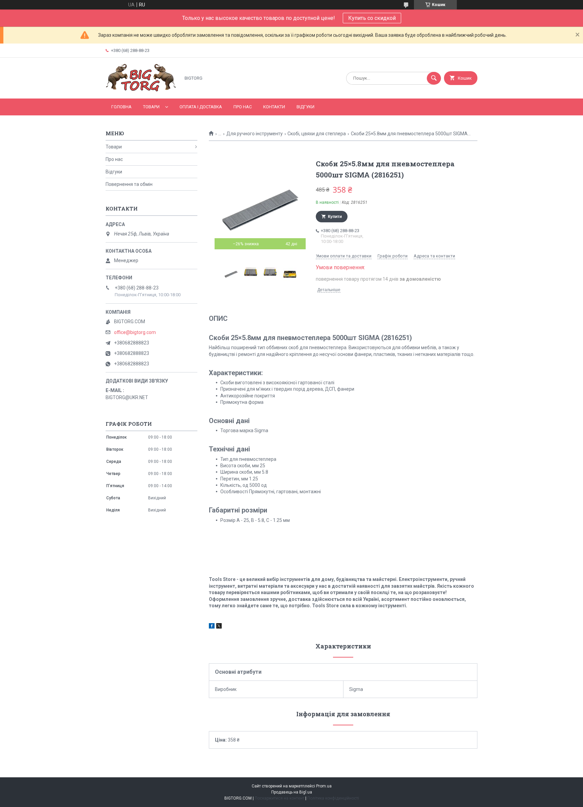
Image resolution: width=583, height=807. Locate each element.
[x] (219, 627)
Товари (151, 106)
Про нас (242, 106)
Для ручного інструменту (254, 133)
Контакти (274, 106)
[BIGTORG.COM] (141, 90)
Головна (121, 106)
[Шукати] (434, 78)
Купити (335, 216)
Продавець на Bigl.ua (291, 792)
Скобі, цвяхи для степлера (316, 133)
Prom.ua (324, 786)
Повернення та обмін (129, 184)
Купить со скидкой (372, 18)
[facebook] (212, 627)
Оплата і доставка (200, 106)
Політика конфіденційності (333, 798)
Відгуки (305, 106)
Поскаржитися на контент (279, 798)
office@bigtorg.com (135, 332)
